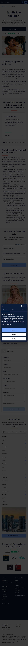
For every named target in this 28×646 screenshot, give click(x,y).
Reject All (14, 338)
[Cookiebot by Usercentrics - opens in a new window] (21, 306)
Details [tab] (14, 309)
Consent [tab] (5, 309)
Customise (13, 334)
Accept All (14, 330)
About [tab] (23, 309)
